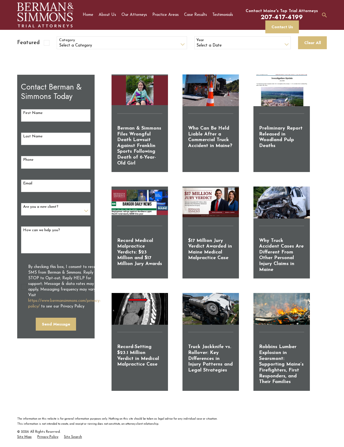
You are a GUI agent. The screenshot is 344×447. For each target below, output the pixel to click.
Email (27, 183)
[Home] (45, 14)
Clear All (312, 43)
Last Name (32, 136)
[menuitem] (24, 437)
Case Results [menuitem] (195, 15)
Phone (28, 160)
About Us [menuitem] (107, 15)
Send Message (56, 324)
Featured (28, 42)
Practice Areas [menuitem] (165, 15)
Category (67, 40)
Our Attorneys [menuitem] (134, 15)
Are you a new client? (40, 207)
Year (200, 40)
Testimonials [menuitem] (222, 15)
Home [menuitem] (88, 15)
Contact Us (282, 27)
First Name (32, 113)
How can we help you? (41, 230)
